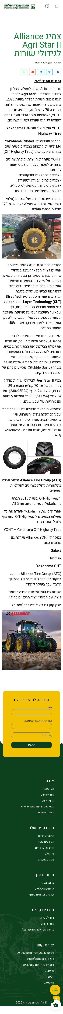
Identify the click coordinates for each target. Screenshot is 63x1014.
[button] (56, 6)
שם (50, 707)
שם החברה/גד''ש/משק (38, 721)
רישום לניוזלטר (55, 990)
